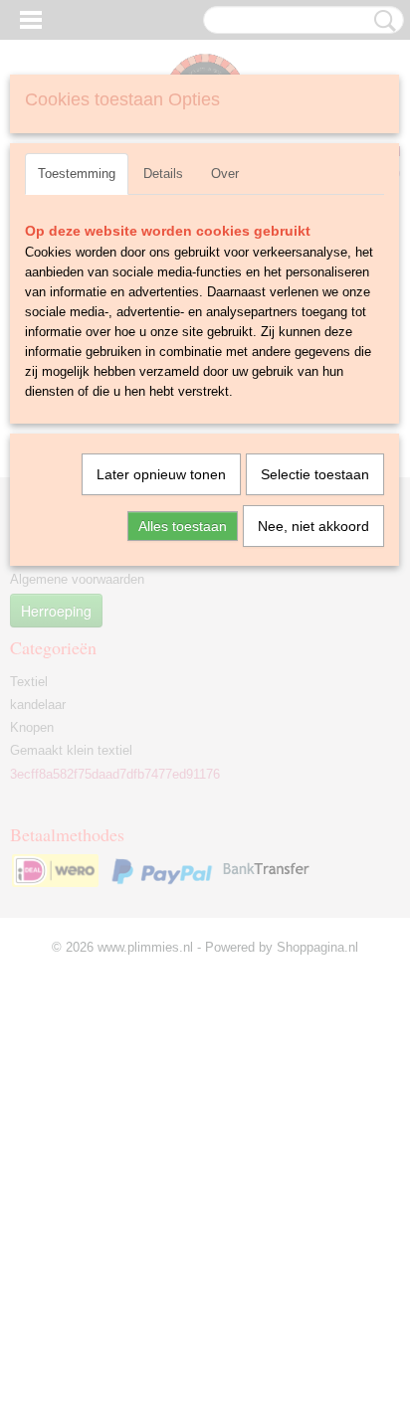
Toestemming (76, 173)
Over (225, 173)
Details (163, 173)
